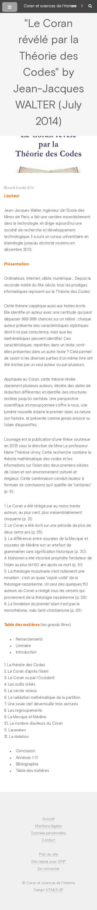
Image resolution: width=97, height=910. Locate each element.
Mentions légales (48, 826)
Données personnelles (48, 833)
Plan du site (48, 854)
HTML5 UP (54, 890)
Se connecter (48, 869)
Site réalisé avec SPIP (48, 862)
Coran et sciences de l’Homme (50, 6)
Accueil (48, 819)
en (73, 6)
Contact (48, 840)
